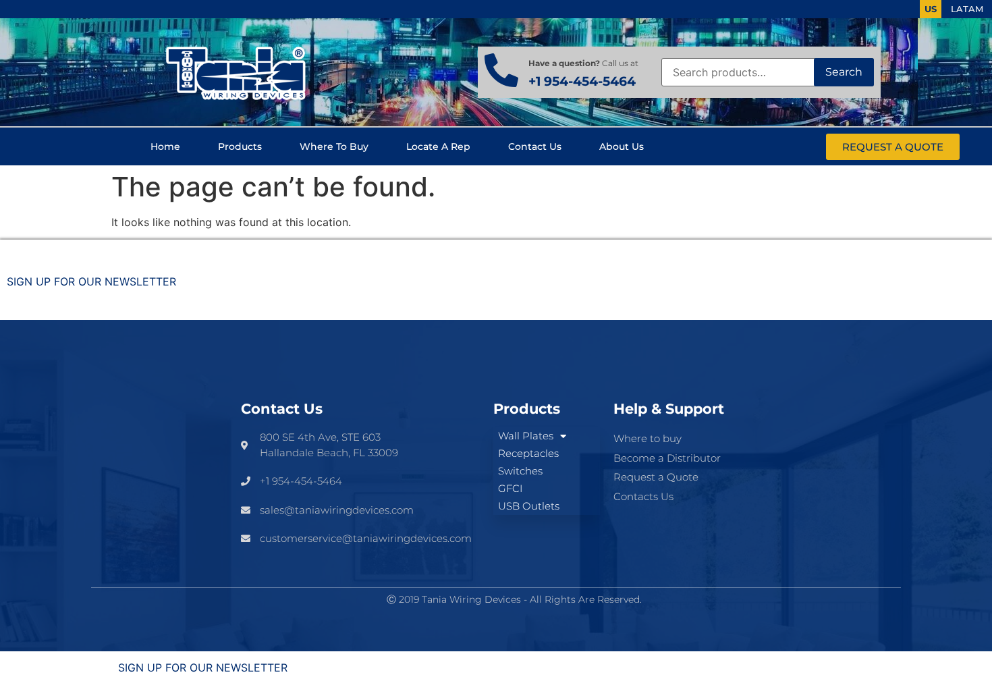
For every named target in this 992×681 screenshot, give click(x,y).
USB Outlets (528, 505)
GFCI (510, 488)
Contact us (534, 146)
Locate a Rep (438, 146)
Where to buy (334, 146)
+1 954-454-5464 (582, 81)
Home (165, 146)
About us (621, 146)
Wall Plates (525, 435)
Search (843, 71)
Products (240, 146)
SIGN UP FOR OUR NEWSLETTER (91, 281)
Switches (520, 470)
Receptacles (528, 453)
